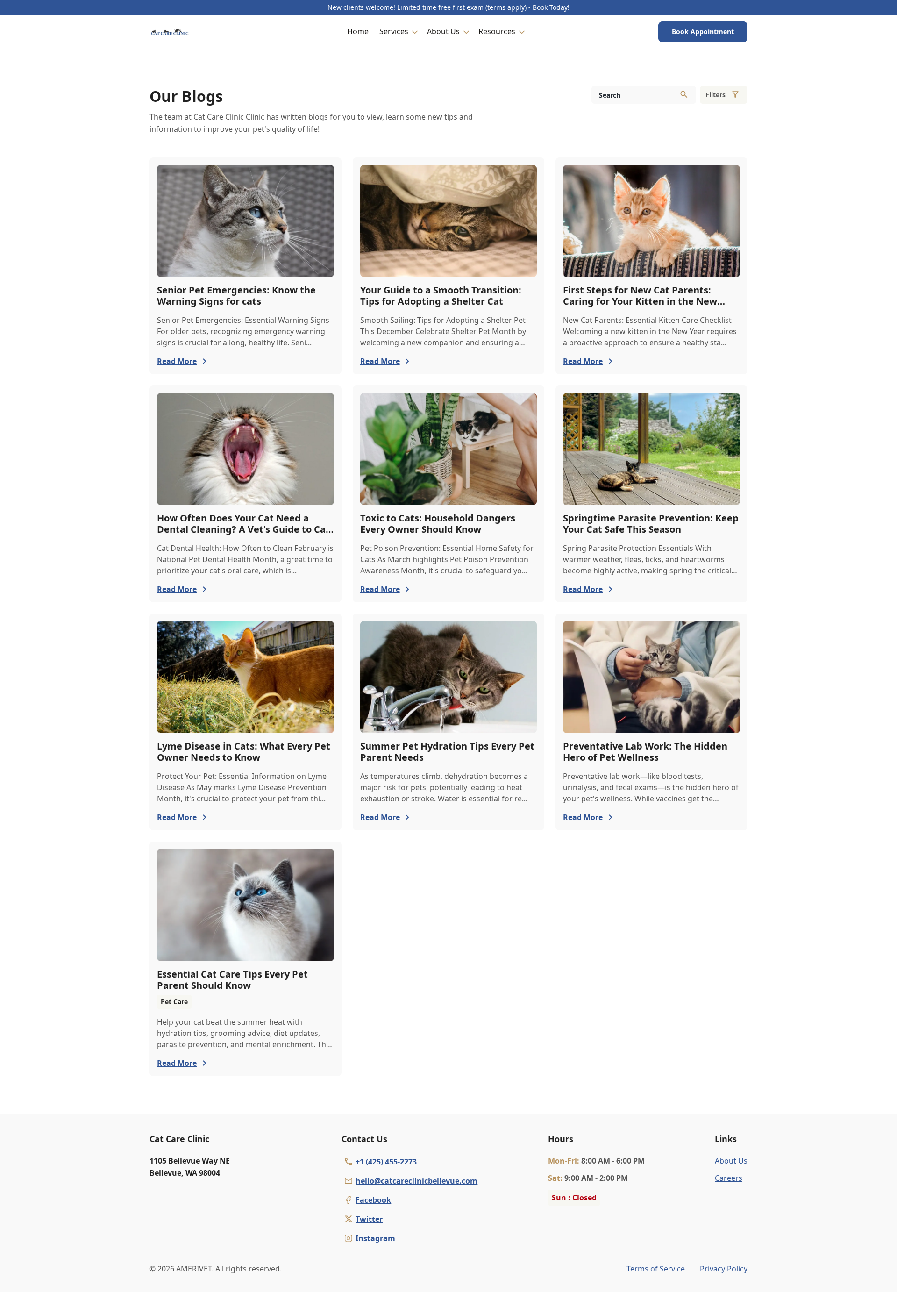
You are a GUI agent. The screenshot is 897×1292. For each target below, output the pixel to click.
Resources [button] (496, 31)
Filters (715, 94)
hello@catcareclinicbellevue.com (416, 1181)
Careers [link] (728, 1178)
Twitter (369, 1219)
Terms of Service (655, 1268)
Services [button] (393, 31)
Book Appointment (703, 31)
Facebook (373, 1200)
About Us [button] (443, 31)
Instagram (375, 1238)
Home (358, 31)
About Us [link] (731, 1161)
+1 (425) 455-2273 (386, 1161)
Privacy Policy (724, 1268)
